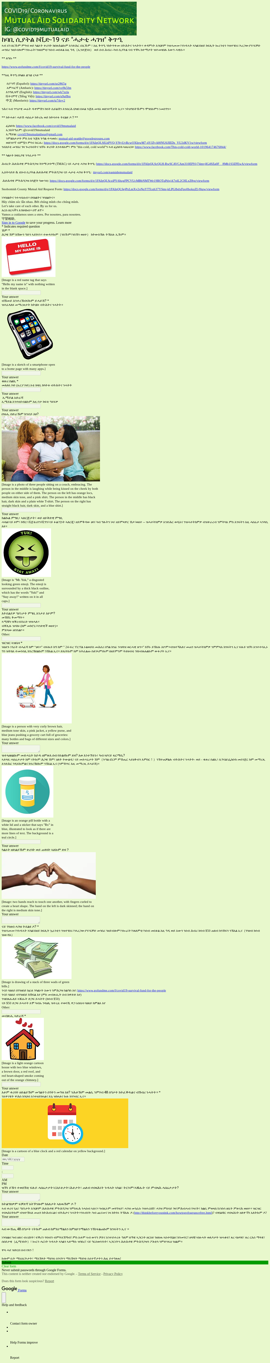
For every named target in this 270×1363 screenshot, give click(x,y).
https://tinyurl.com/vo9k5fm (52, 88)
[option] (135, 1180)
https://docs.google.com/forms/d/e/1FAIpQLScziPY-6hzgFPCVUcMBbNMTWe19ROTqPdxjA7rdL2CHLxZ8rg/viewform (129, 180)
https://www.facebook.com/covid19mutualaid (46, 125)
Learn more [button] (64, 222)
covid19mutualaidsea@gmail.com (40, 134)
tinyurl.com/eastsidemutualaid (112, 172)
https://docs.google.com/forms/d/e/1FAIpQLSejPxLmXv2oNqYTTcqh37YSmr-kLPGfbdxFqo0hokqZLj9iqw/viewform (141, 189)
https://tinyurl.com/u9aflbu (53, 96)
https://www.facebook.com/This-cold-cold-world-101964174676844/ (180, 147)
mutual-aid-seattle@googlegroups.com (84, 138)
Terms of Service (89, 1274)
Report (49, 1281)
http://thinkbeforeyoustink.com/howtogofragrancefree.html (173, 1212)
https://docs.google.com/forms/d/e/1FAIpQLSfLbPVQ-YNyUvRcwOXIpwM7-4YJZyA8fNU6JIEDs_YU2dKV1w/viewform (125, 142)
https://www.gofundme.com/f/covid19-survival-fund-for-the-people (46, 66)
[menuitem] (139, 1317)
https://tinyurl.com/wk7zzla (51, 92)
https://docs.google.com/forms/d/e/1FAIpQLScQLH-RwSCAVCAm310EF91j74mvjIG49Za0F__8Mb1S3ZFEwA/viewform (176, 163)
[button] (135, 1262)
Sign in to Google (13, 222)
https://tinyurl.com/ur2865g (48, 83)
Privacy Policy (113, 1274)
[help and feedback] (4, 1297)
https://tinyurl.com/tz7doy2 (47, 100)
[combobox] (8, 1167)
